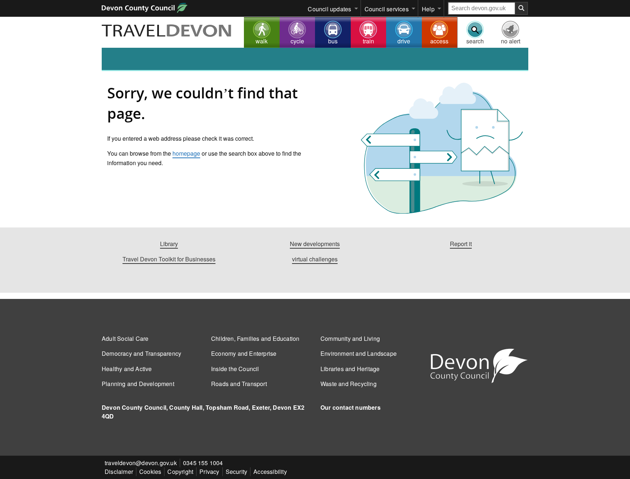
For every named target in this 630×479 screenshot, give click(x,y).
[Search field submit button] (522, 8)
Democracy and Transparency (141, 353)
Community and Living (350, 338)
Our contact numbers (350, 407)
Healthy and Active (127, 369)
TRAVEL (167, 31)
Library (169, 244)
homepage (186, 153)
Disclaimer (119, 471)
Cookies (150, 471)
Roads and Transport (239, 383)
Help (428, 9)
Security (237, 471)
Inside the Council (235, 369)
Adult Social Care (125, 338)
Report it (461, 244)
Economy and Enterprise (243, 353)
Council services (387, 9)
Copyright (180, 471)
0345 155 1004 (203, 463)
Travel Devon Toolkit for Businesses (168, 259)
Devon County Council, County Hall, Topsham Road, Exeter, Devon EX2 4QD (203, 411)
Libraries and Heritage (350, 369)
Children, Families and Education (255, 338)
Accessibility (270, 471)
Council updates (329, 9)
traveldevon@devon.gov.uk (141, 463)
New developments (315, 244)
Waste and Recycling (348, 383)
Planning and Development (138, 383)
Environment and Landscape (358, 353)
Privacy (209, 471)
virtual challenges (315, 259)
